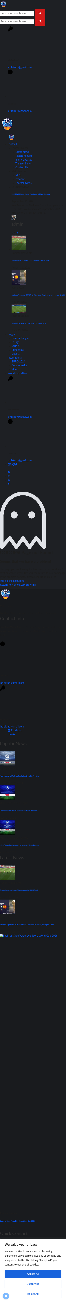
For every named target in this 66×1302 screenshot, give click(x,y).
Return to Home (9, 585)
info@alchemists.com (12, 581)
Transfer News (23, 163)
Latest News (22, 152)
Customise (33, 1284)
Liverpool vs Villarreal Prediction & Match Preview (18, 811)
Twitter (12, 734)
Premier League (20, 338)
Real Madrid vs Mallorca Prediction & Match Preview (31, 194)
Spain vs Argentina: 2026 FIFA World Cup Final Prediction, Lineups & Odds (38, 295)
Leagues (12, 334)
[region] (33, 1270)
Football (12, 144)
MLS (18, 175)
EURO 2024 (18, 361)
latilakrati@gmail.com (20, 67)
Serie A (15, 346)
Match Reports (23, 156)
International (15, 358)
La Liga (15, 342)
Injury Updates (23, 160)
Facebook (16, 730)
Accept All (33, 1274)
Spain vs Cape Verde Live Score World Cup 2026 (29, 323)
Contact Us (21, 167)
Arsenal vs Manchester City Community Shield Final (30, 261)
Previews (20, 179)
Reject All (33, 1294)
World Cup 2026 (17, 373)
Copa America (19, 365)
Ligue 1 (16, 354)
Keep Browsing (27, 585)
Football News (23, 183)
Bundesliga (18, 350)
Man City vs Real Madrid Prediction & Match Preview (19, 845)
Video (15, 369)
